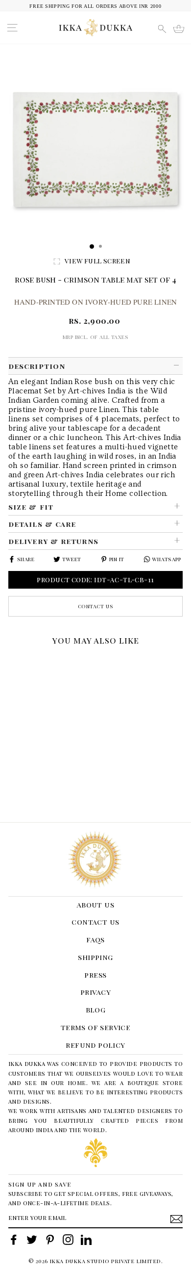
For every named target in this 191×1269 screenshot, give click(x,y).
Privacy (95, 992)
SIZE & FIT (30, 507)
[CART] (179, 29)
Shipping (95, 957)
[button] (11, 662)
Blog (96, 1009)
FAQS (95, 939)
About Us (95, 904)
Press (95, 975)
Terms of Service (96, 1027)
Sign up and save (40, 1184)
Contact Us (96, 606)
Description (36, 366)
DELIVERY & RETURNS (53, 541)
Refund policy (95, 1045)
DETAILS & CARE (42, 524)
